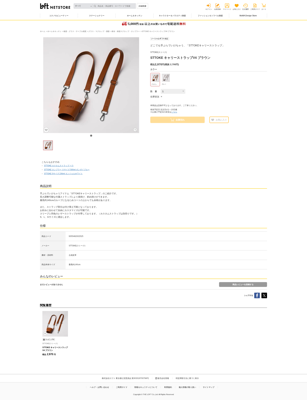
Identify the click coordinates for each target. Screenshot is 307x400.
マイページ (227, 9)
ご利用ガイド (255, 9)
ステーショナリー (96, 16)
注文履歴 (245, 9)
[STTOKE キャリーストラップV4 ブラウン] (55, 324)
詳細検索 (142, 6)
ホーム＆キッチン (134, 16)
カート (263, 9)
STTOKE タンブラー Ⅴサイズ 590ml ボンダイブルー (67, 170)
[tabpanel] (91, 85)
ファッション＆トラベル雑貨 (210, 16)
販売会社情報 (163, 378)
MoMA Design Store (248, 16)
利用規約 (168, 387)
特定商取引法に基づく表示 (187, 378)
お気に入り (237, 9)
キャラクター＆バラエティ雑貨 (172, 16)
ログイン (208, 9)
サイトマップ (208, 387)
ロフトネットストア (55, 6)
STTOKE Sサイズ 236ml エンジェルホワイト (63, 174)
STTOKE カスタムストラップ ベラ (59, 166)
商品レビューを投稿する (243, 284)
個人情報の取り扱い (187, 387)
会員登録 (217, 9)
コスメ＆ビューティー (58, 16)
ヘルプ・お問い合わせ (99, 387)
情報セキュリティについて (145, 387)
